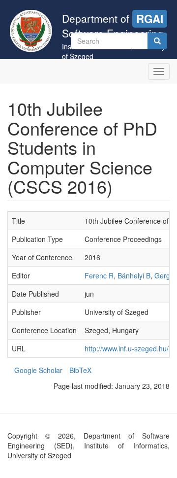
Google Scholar (38, 370)
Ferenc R (99, 275)
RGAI (149, 19)
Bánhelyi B (134, 275)
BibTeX (80, 370)
